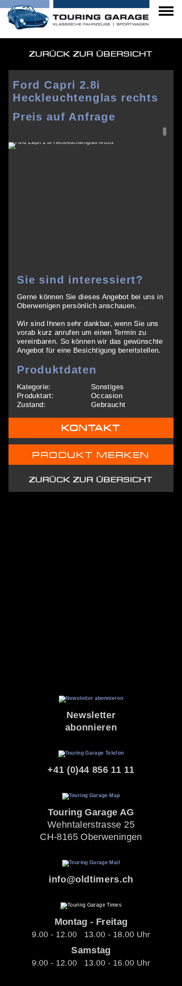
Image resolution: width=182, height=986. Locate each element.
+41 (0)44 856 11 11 (91, 769)
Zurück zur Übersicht (91, 54)
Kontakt (91, 428)
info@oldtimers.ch (91, 879)
